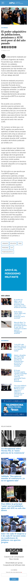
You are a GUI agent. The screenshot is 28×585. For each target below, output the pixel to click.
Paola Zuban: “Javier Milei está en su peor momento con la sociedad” (20, 315)
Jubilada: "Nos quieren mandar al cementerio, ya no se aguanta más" (13, 478)
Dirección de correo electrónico (13, 572)
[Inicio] (16, 3)
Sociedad (4, 27)
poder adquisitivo (7, 251)
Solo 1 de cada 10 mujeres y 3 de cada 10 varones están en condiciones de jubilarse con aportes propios (13, 538)
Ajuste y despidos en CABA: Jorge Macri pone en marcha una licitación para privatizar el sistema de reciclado (20, 360)
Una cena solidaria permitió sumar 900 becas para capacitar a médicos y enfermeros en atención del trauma (20, 391)
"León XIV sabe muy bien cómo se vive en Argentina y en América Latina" (20, 348)
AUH (12, 247)
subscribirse (14, 553)
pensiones (5, 247)
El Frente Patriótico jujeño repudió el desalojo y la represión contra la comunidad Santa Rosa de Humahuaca (20, 375)
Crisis (20, 243)
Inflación (13, 243)
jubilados (5, 243)
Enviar (14, 579)
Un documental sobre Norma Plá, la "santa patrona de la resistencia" (12, 450)
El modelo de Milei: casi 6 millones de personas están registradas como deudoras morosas (20, 303)
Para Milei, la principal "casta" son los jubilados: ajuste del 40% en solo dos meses (13, 507)
